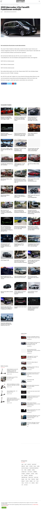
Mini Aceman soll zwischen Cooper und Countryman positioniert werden (6, 212)
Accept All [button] (4, 507)
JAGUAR (32, 473)
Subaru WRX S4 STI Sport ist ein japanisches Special (20, 292)
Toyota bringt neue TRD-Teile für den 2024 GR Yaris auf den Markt (33, 149)
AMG (22, 464)
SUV (34, 481)
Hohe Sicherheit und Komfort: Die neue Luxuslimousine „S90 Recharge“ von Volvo (33, 118)
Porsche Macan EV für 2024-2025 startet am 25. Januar (7, 277)
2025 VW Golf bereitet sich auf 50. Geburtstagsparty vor (33, 410)
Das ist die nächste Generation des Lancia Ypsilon (33, 277)
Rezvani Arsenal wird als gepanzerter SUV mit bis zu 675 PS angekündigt (20, 134)
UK (29, 482)
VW (22, 484)
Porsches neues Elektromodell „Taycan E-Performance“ (6, 134)
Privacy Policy (5, 505)
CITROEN (30, 466)
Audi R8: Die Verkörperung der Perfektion (7, 164)
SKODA (27, 481)
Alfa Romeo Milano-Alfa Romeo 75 (6, 179)
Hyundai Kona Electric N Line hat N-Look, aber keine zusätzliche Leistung (20, 261)
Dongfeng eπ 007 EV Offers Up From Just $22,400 (19, 245)
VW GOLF (25, 484)
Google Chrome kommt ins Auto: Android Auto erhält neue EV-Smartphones (33, 308)
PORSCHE (33, 479)
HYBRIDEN (35, 471)
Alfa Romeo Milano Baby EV (33, 164)
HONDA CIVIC (24, 471)
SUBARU (31, 481)
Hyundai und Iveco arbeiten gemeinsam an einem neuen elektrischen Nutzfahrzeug (34, 212)
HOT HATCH (30, 471)
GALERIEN (29, 469)
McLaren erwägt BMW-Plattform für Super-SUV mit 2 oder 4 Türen (6, 118)
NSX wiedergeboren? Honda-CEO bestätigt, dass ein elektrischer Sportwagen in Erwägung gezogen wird (6, 229)
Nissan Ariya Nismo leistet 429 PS (7, 292)
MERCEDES (31, 475)
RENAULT (23, 481)
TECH (37, 481)
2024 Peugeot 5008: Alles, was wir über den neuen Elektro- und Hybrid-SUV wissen (33, 416)
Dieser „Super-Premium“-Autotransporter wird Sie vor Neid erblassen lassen (33, 404)
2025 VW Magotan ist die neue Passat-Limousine (20, 277)
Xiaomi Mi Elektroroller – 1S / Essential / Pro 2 (12, 392)
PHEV (29, 479)
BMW (27, 466)
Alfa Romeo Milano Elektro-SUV (5, 196)
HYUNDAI (28, 392)
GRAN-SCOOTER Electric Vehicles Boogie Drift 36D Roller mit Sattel (13, 385)
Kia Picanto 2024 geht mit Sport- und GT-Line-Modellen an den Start (33, 423)
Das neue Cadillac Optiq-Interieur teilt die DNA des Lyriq (7, 149)
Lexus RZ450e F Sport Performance (33, 292)
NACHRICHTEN (14, 11)
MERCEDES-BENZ (9, 11)
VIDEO (37, 482)
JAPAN (36, 473)
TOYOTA (26, 482)
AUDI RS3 (29, 464)
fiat (22, 469)
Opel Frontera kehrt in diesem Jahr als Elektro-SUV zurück (20, 196)
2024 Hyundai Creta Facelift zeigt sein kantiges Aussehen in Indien (6, 245)
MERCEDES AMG (24, 477)
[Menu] (1, 1)
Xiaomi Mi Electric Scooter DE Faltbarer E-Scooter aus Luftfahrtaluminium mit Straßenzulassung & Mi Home (12, 371)
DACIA (35, 466)
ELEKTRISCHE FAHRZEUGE (34, 468)
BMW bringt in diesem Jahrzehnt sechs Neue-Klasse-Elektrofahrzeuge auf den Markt (33, 228)
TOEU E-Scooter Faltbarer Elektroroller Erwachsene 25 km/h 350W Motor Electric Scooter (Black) (13, 400)
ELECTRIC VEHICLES (25, 468)
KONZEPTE (26, 475)
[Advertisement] (20, 93)
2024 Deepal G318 (5, 260)
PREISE (37, 479)
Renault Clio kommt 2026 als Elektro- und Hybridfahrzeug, (20, 149)
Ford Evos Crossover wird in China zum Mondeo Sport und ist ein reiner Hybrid (20, 118)
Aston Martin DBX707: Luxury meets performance (33, 134)
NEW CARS (36, 477)
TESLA (23, 482)
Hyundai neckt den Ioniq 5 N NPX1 (20, 307)
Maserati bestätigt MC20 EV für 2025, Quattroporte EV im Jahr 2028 (20, 227)
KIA (27, 426)
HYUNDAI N (28, 473)
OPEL (26, 479)
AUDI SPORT (34, 464)
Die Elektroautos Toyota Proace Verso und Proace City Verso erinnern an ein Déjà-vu (20, 180)
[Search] (39, 1)
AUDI (25, 464)
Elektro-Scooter (9, 379)
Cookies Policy (35, 504)
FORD (25, 469)
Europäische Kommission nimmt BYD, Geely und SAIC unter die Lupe (34, 245)
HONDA (33, 469)
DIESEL (38, 466)
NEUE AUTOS (31, 477)
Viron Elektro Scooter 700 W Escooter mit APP (12, 378)
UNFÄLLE (33, 482)
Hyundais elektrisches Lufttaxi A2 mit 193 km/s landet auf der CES (6, 324)
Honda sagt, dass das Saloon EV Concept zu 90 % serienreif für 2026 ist (6, 308)
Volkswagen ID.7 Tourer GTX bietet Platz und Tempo (19, 165)
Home (2, 4)
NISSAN (23, 479)
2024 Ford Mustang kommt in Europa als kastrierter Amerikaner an (20, 211)
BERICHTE (23, 466)
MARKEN (5, 11)
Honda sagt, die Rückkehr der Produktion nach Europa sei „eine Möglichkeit (34, 262)
